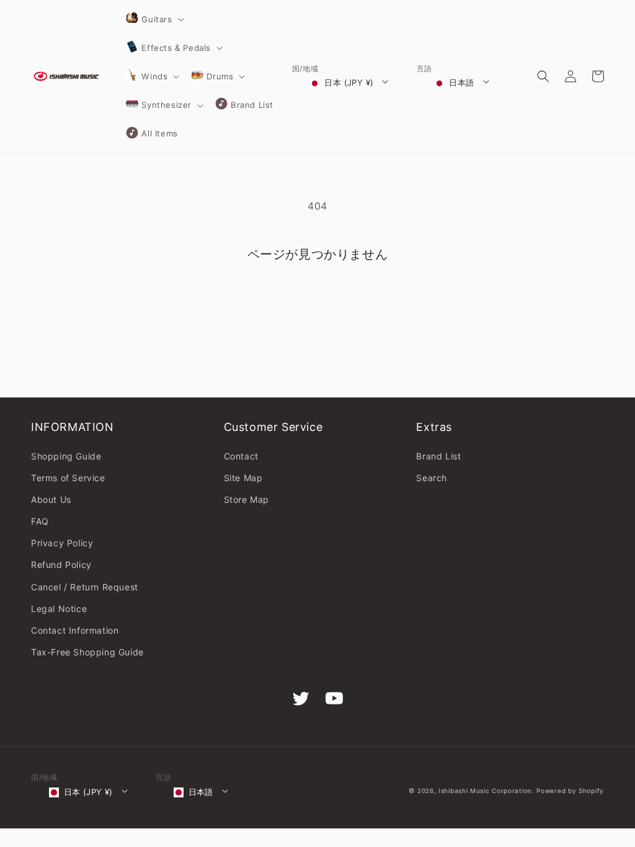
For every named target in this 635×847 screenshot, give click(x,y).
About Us (51, 499)
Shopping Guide (66, 456)
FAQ (40, 521)
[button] (154, 19)
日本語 (461, 82)
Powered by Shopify (570, 790)
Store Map (246, 499)
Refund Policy (61, 564)
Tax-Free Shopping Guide (87, 652)
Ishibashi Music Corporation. (487, 790)
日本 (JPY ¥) (348, 82)
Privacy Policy (62, 543)
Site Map (243, 477)
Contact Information (74, 630)
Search (431, 477)
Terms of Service (68, 477)
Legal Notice (59, 608)
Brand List (438, 456)
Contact (241, 456)
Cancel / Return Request (84, 587)
